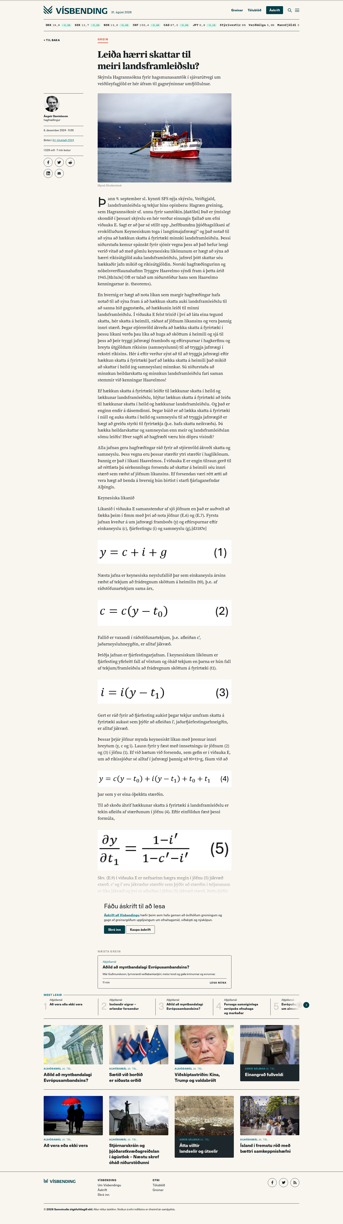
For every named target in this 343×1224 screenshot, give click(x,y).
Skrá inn (114, 929)
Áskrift (274, 10)
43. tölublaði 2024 (63, 140)
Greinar (237, 10)
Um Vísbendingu (109, 1185)
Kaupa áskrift (140, 929)
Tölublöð (254, 10)
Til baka (53, 40)
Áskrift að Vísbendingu (122, 915)
